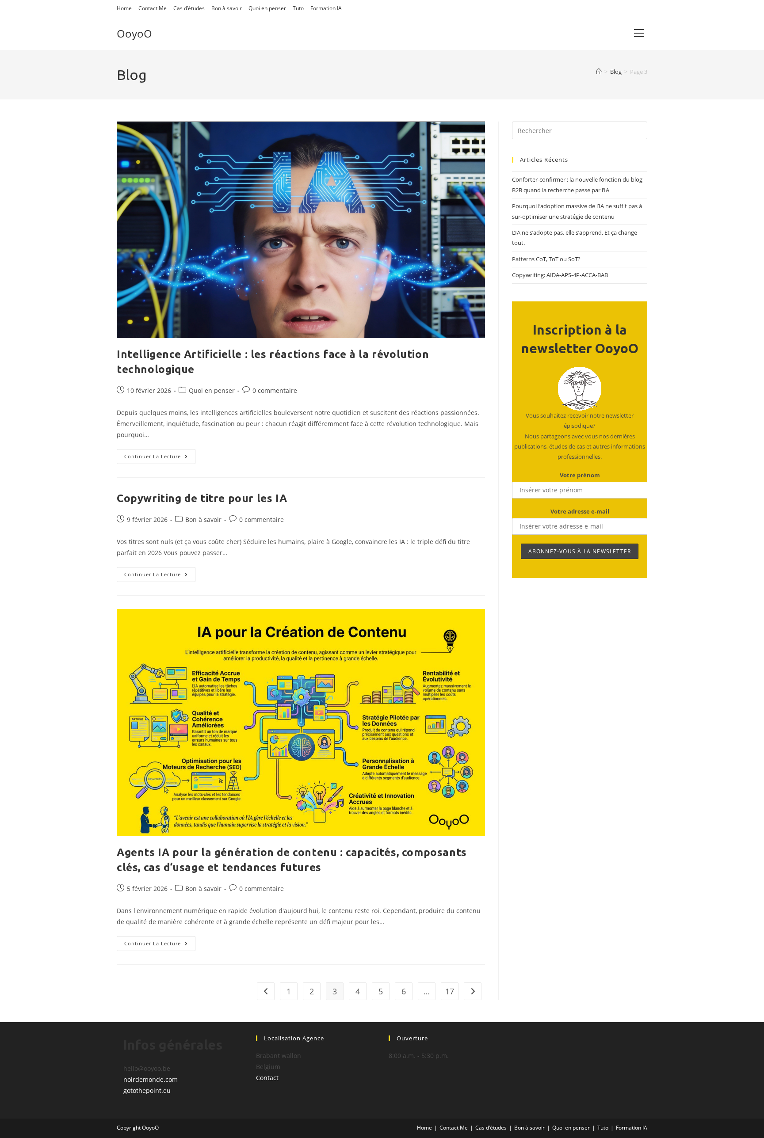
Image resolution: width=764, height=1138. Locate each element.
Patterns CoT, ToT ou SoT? (546, 259)
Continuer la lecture (159, 458)
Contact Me (152, 8)
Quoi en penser (267, 8)
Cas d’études (189, 8)
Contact (267, 1077)
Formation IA (326, 8)
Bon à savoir (226, 8)
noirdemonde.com (150, 1079)
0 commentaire (274, 390)
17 (449, 991)
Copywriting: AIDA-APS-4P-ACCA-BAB (560, 275)
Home (124, 8)
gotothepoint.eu (147, 1090)
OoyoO (134, 33)
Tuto (298, 8)
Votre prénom (580, 475)
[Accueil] (599, 72)
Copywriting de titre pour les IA (202, 498)
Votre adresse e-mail (579, 511)
